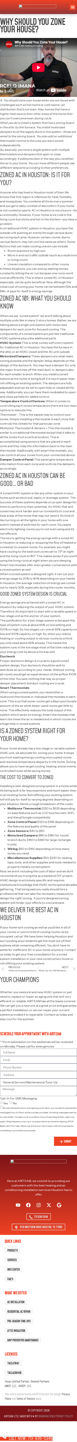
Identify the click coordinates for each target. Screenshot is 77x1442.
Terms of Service (25, 1399)
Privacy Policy (8, 1135)
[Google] (59, 1205)
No (15, 1103)
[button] (73, 7)
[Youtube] (18, 1205)
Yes (5, 1103)
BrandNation (45, 1416)
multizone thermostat (15, 697)
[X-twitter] (48, 1205)
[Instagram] (38, 1205)
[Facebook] (28, 1205)
